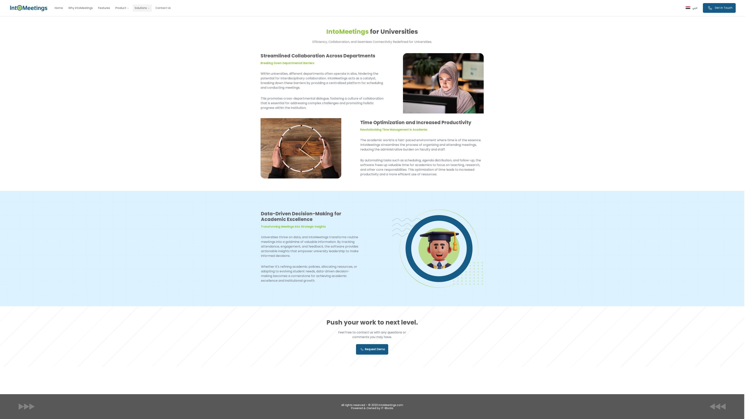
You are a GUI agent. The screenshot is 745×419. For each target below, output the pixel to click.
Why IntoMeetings (80, 8)
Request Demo (375, 349)
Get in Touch (723, 8)
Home (59, 8)
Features (104, 8)
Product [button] (121, 8)
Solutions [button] (141, 8)
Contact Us (163, 8)
